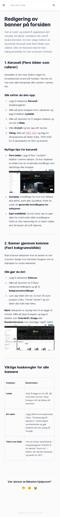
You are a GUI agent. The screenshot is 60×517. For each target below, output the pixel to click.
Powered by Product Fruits (30, 513)
